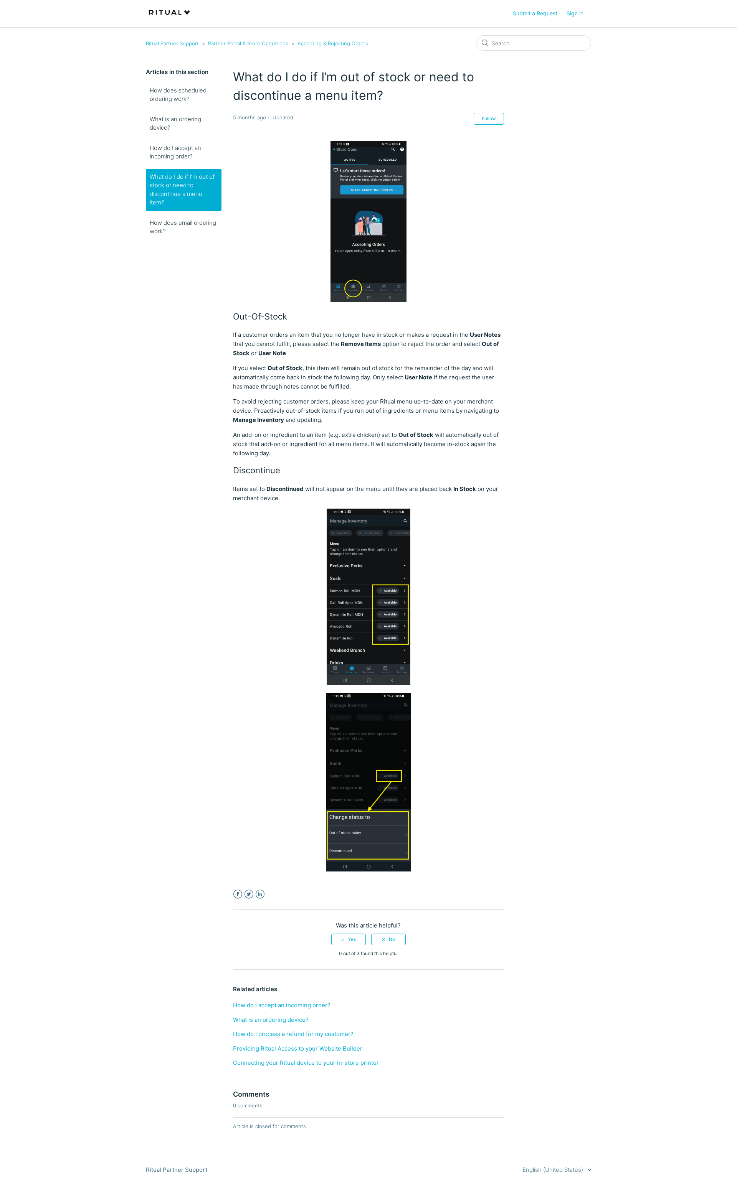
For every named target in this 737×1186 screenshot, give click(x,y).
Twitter (249, 894)
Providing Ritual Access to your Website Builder (297, 1048)
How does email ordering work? (183, 227)
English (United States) (553, 1169)
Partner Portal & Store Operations (248, 43)
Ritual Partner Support (172, 43)
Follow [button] (489, 118)
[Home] (169, 17)
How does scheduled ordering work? (178, 95)
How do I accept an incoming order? (175, 152)
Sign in (575, 13)
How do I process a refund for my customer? (293, 1034)
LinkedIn (260, 894)
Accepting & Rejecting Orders (332, 43)
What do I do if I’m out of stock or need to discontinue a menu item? (182, 189)
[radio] (348, 939)
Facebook (238, 894)
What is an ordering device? (175, 123)
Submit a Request (535, 13)
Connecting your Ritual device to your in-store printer (306, 1062)
